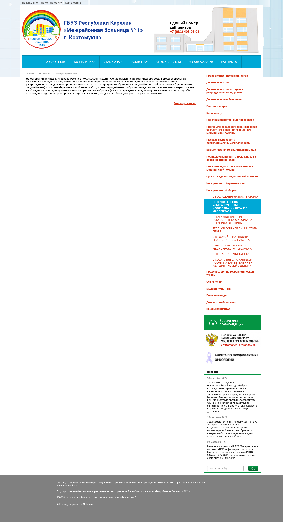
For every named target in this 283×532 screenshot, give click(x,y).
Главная (30, 73)
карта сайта (73, 2)
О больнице (55, 62)
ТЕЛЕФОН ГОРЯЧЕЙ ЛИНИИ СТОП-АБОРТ (235, 230)
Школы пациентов (218, 309)
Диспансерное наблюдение (224, 99)
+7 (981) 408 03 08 (184, 32)
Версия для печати (185, 103)
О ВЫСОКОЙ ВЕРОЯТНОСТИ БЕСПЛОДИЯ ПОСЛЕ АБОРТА (231, 238)
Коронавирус (214, 113)
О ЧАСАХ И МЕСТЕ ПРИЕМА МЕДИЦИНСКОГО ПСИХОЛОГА (232, 247)
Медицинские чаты (219, 288)
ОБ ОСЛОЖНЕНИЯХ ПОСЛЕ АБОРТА (235, 196)
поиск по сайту (51, 2)
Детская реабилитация (221, 302)
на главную (30, 2)
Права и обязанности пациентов (227, 75)
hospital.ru (72, 485)
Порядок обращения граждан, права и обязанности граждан (231, 158)
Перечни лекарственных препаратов (230, 119)
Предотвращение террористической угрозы (230, 273)
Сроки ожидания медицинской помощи (232, 176)
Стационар (113, 62)
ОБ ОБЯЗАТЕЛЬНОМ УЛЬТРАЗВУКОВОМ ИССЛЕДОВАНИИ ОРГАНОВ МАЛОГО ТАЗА (230, 206)
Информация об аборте (67, 73)
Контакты (229, 62)
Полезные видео (217, 295)
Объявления (214, 281)
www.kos (62, 485)
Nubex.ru (88, 504)
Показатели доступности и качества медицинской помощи (229, 168)
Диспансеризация (217, 82)
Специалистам (168, 62)
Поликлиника (84, 62)
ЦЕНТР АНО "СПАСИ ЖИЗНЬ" (231, 253)
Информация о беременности (225, 183)
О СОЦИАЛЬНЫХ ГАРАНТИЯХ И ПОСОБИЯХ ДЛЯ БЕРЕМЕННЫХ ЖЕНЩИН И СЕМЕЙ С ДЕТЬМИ (232, 262)
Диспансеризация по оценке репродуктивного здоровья (224, 91)
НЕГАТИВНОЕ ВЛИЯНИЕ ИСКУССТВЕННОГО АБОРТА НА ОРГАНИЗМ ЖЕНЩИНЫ (232, 219)
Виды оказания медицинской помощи (231, 149)
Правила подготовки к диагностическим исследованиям (228, 141)
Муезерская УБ (201, 62)
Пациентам (139, 62)
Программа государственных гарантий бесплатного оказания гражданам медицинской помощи (231, 129)
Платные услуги (216, 106)
